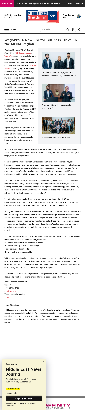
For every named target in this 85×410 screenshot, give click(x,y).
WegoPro (8, 56)
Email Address (13, 389)
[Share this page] (79, 29)
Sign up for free (23, 398)
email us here (10, 291)
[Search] (67, 29)
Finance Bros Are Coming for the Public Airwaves (35, 3)
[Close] (43, 362)
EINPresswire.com (23, 53)
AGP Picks (7, 3)
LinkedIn (8, 297)
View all (79, 3)
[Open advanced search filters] (73, 29)
